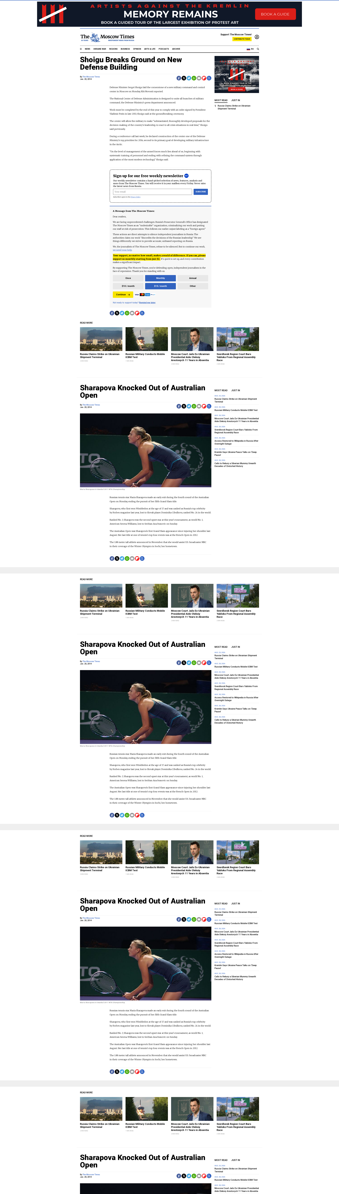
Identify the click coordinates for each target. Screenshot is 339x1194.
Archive (176, 49)
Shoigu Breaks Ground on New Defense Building (131, 63)
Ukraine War (99, 49)
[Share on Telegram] (189, 78)
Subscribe (201, 192)
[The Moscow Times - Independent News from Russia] (107, 37)
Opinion (137, 49)
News (87, 49)
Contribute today (242, 39)
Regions (113, 49)
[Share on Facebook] (179, 78)
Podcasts (164, 49)
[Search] (258, 49)
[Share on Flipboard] (204, 78)
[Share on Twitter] (184, 78)
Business (125, 49)
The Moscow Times (91, 77)
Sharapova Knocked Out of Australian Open (142, 391)
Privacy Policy (135, 197)
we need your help (122, 250)
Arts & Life (149, 49)
